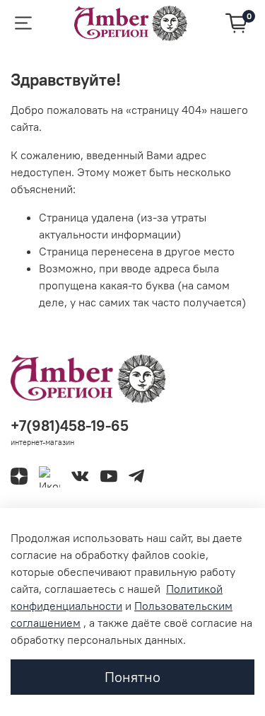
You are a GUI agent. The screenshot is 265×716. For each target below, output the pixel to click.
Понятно (132, 677)
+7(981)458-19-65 (70, 425)
